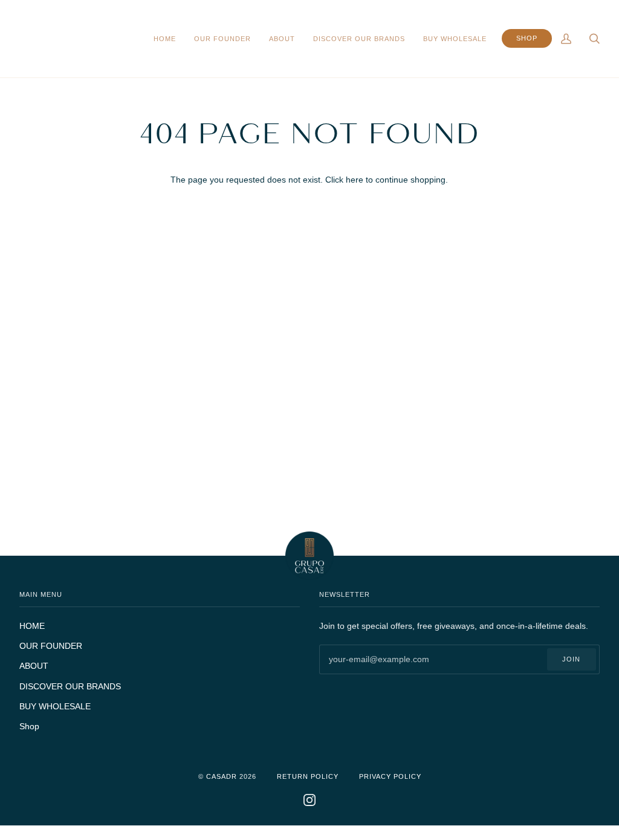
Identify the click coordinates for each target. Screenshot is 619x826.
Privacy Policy (390, 776)
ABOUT (33, 666)
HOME (32, 626)
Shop (29, 726)
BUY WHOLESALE (55, 706)
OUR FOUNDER (50, 646)
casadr (221, 776)
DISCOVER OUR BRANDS (70, 686)
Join (571, 659)
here (354, 179)
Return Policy (308, 776)
